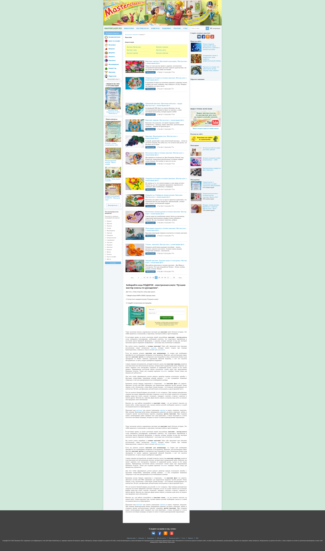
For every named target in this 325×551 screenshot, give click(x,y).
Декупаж (112, 53)
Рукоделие (110, 235)
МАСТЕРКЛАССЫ (142, 28)
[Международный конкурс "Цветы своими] (113, 153)
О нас (183, 538)
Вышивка (112, 45)
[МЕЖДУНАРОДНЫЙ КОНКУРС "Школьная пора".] (113, 188)
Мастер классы (161, 538)
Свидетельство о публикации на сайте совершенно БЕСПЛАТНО (211, 183)
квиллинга (161, 350)
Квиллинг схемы (132, 50)
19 (162, 277)
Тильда (109, 228)
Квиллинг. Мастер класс (134, 47)
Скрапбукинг (111, 240)
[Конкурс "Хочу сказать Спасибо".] (113, 172)
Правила (190, 538)
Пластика (109, 242)
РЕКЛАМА (177, 28)
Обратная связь (131, 538)
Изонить (112, 56)
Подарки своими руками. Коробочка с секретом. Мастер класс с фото (211, 206)
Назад (132, 277)
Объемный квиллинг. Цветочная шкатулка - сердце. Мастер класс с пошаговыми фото (163, 104)
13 (144, 277)
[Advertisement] (156, 95)
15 (150, 277)
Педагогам (112, 76)
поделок (153, 348)
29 (174, 277)
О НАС (185, 28)
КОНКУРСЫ (155, 28)
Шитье (109, 252)
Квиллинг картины (132, 53)
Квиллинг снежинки (162, 47)
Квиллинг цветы (161, 50)
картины (163, 410)
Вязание (112, 49)
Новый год (112, 68)
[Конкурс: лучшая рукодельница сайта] (113, 126)
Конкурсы (141, 538)
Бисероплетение (114, 37)
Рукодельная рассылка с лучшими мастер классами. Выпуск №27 (210, 195)
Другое (109, 259)
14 (147, 277)
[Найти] (207, 28)
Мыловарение (114, 64)
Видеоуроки (150, 538)
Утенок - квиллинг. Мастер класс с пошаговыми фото (164, 244)
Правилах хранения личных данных (166, 325)
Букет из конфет (114, 41)
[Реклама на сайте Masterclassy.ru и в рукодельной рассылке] (204, 141)
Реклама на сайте (174, 538)
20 (165, 277)
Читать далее (150, 72)
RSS (197, 538)
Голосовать (113, 263)
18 (159, 277)
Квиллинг (112, 60)
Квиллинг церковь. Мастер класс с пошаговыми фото (164, 120)
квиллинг (164, 371)
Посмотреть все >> (113, 205)
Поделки (109, 226)
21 (168, 277)
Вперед (180, 277)
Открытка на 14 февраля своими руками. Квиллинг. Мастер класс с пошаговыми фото (164, 196)
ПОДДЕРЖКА (166, 28)
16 (153, 277)
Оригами (112, 72)
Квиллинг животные (162, 53)
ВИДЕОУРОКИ (129, 28)
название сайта (113, 28)
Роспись (109, 254)
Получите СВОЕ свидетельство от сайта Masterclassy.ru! (113, 112)
